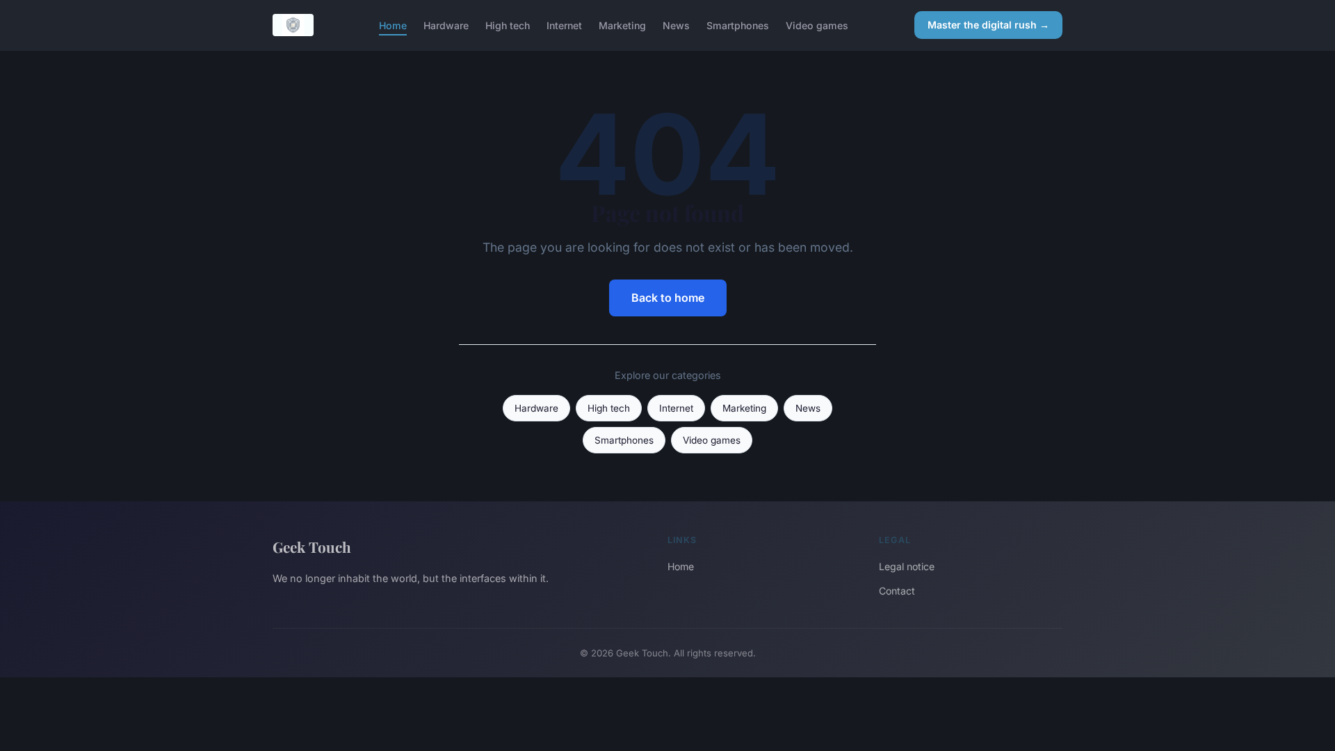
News (676, 25)
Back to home (667, 298)
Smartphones (737, 25)
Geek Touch (312, 546)
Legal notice (906, 566)
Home (393, 25)
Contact (897, 591)
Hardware (446, 25)
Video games (817, 25)
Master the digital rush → (988, 25)
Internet (564, 25)
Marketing (622, 25)
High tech (507, 25)
